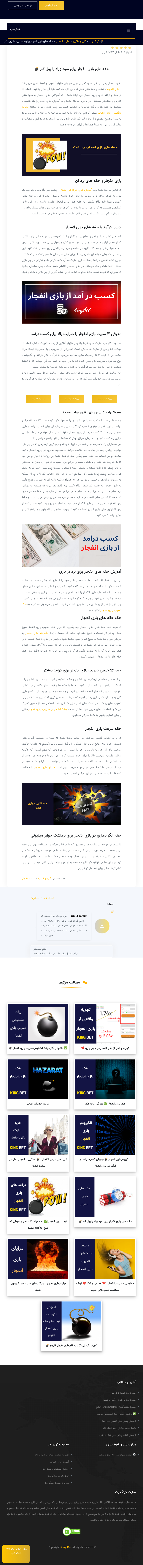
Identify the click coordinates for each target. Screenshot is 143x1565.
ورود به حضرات (38, 398)
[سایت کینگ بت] (131, 1550)
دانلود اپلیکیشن (51, 5)
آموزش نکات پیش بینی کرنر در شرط (117, 1435)
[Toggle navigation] (129, 30)
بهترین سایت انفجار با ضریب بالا (52, 1455)
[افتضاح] (112, 48)
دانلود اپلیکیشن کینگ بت (55, 1469)
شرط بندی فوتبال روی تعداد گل (119, 1428)
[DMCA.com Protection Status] (71, 1531)
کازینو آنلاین (44, 879)
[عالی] (130, 48)
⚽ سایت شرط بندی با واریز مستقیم (117, 1455)
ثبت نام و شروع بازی (23, 5)
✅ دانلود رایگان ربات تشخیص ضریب (116, 1414)
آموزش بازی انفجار (59, 1462)
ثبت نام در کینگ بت (58, 1476)
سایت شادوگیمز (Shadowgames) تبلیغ (116, 1407)
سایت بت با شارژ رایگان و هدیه (119, 1400)
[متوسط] (121, 48)
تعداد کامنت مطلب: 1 (42, 898)
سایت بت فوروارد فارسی (123, 1393)
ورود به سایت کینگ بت (57, 1483)
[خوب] (125, 48)
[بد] (117, 48)
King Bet (65, 1547)
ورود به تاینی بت (71, 398)
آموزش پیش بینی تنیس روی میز (119, 1421)
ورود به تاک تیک (105, 398)
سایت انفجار (28, 879)
